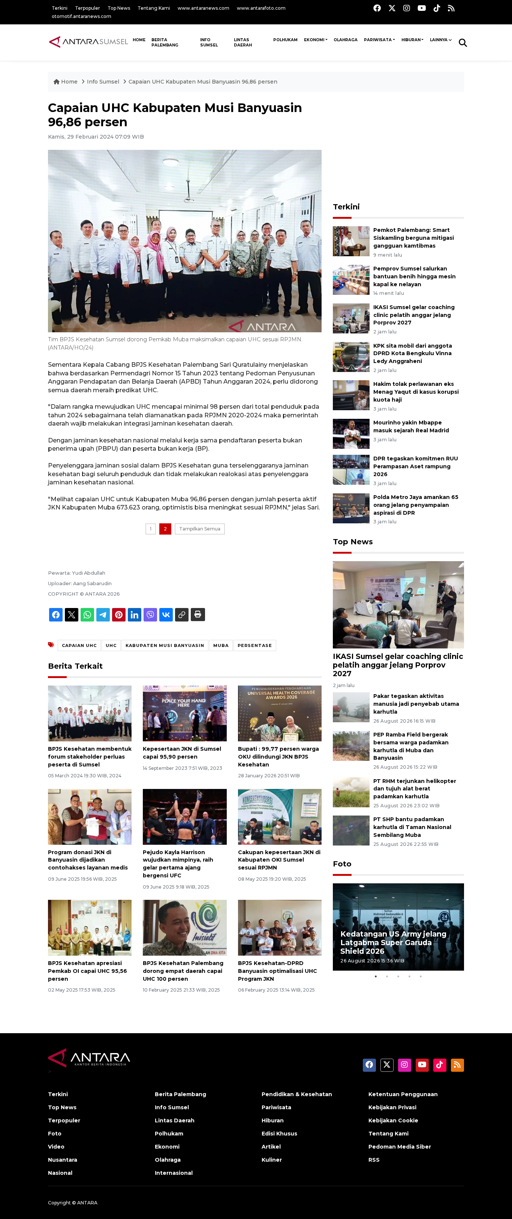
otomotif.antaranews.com (81, 16)
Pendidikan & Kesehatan (297, 1094)
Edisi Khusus (279, 1133)
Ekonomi (314, 39)
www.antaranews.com (203, 8)
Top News (119, 8)
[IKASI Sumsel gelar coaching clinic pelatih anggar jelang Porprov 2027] (351, 317)
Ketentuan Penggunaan (403, 1094)
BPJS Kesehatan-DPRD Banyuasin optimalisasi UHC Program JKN (277, 971)
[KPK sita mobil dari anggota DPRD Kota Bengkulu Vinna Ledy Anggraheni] (351, 356)
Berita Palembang (164, 42)
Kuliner (272, 1159)
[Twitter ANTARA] (392, 8)
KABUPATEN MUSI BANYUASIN (165, 645)
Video (56, 1146)
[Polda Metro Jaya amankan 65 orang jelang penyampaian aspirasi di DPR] (351, 507)
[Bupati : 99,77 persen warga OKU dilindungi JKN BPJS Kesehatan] (280, 713)
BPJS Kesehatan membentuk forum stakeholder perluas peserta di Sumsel (90, 756)
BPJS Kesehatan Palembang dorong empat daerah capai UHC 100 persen (183, 971)
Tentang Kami (154, 8)
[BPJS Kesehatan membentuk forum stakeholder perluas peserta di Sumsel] (90, 713)
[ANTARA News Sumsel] (88, 42)
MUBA (221, 645)
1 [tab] (376, 976)
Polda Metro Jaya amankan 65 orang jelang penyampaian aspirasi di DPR (415, 505)
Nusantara (62, 1159)
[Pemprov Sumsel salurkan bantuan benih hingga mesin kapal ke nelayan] (351, 279)
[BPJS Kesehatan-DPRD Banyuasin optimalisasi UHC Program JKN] (280, 927)
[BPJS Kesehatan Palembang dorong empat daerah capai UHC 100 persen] (184, 927)
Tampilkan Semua (199, 529)
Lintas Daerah (243, 42)
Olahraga (346, 39)
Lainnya (439, 39)
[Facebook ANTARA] (377, 8)
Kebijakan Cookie (393, 1120)
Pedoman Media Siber (399, 1146)
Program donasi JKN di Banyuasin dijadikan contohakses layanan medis (88, 860)
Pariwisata (378, 39)
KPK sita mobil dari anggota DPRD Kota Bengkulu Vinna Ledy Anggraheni (412, 353)
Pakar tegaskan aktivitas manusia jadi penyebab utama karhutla (416, 704)
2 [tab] (387, 976)
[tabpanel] (398, 927)
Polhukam (285, 39)
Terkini (59, 8)
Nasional (60, 1173)
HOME (139, 39)
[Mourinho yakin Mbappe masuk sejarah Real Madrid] (351, 433)
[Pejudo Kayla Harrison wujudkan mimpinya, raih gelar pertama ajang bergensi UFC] (184, 816)
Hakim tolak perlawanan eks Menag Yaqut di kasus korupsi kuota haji (416, 392)
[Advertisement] (398, 147)
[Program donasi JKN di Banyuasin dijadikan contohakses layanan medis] (90, 816)
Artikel (271, 1146)
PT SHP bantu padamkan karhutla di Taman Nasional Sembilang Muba (412, 827)
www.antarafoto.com (261, 8)
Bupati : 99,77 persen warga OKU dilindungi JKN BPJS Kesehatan (278, 756)
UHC (111, 645)
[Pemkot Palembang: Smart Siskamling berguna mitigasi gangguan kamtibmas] (351, 240)
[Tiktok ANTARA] (437, 8)
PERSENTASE (255, 645)
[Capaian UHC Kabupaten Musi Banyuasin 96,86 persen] (398, 604)
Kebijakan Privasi (392, 1107)
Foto (342, 863)
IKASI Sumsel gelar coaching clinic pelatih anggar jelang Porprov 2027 (414, 315)
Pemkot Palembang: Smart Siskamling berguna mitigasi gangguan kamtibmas (413, 238)
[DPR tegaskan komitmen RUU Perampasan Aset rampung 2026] (351, 469)
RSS (374, 1159)
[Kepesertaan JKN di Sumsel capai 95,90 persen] (184, 713)
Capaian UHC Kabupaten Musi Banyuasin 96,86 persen (203, 81)
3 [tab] (398, 976)
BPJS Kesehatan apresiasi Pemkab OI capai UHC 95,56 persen (87, 971)
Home (69, 81)
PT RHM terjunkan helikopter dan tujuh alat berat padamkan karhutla (414, 789)
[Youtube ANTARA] (422, 8)
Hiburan (411, 39)
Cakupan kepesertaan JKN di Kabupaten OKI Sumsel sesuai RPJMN (279, 860)
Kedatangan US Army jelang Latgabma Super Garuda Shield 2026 (393, 942)
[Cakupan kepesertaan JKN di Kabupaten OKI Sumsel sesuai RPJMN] (280, 816)
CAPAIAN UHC (79, 645)
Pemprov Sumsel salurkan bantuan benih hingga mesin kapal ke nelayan (414, 276)
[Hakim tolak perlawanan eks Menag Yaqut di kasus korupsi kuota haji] (351, 395)
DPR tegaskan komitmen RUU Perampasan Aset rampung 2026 (415, 466)
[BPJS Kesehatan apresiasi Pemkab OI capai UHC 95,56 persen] (90, 927)
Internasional (174, 1173)
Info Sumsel (209, 42)
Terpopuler (87, 8)
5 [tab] (421, 976)
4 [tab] (409, 976)
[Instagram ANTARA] (406, 8)
